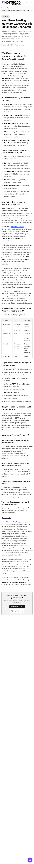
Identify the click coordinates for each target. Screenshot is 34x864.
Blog (8, 8)
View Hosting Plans (17, 606)
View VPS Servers (17, 611)
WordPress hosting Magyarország (14, 522)
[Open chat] (30, 860)
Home (3, 8)
